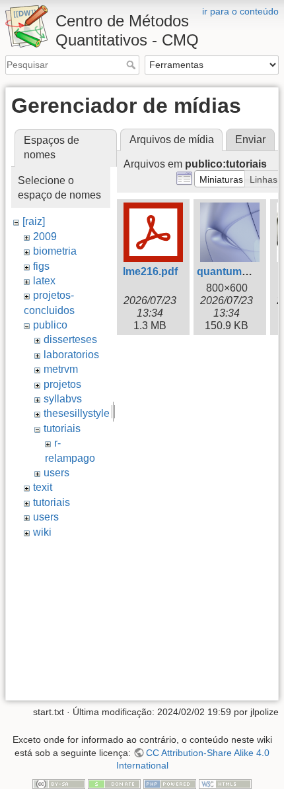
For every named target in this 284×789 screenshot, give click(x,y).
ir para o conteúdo (240, 11)
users (56, 472)
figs (41, 266)
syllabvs (63, 398)
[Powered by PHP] (169, 783)
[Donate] (114, 783)
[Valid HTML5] (225, 783)
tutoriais (62, 428)
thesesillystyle (77, 413)
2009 (45, 236)
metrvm (61, 369)
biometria (55, 251)
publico (50, 325)
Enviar (250, 139)
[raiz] (33, 221)
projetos (62, 384)
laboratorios (71, 354)
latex (44, 280)
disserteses (70, 339)
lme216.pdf (150, 271)
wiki (42, 532)
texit (42, 487)
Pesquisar (132, 64)
